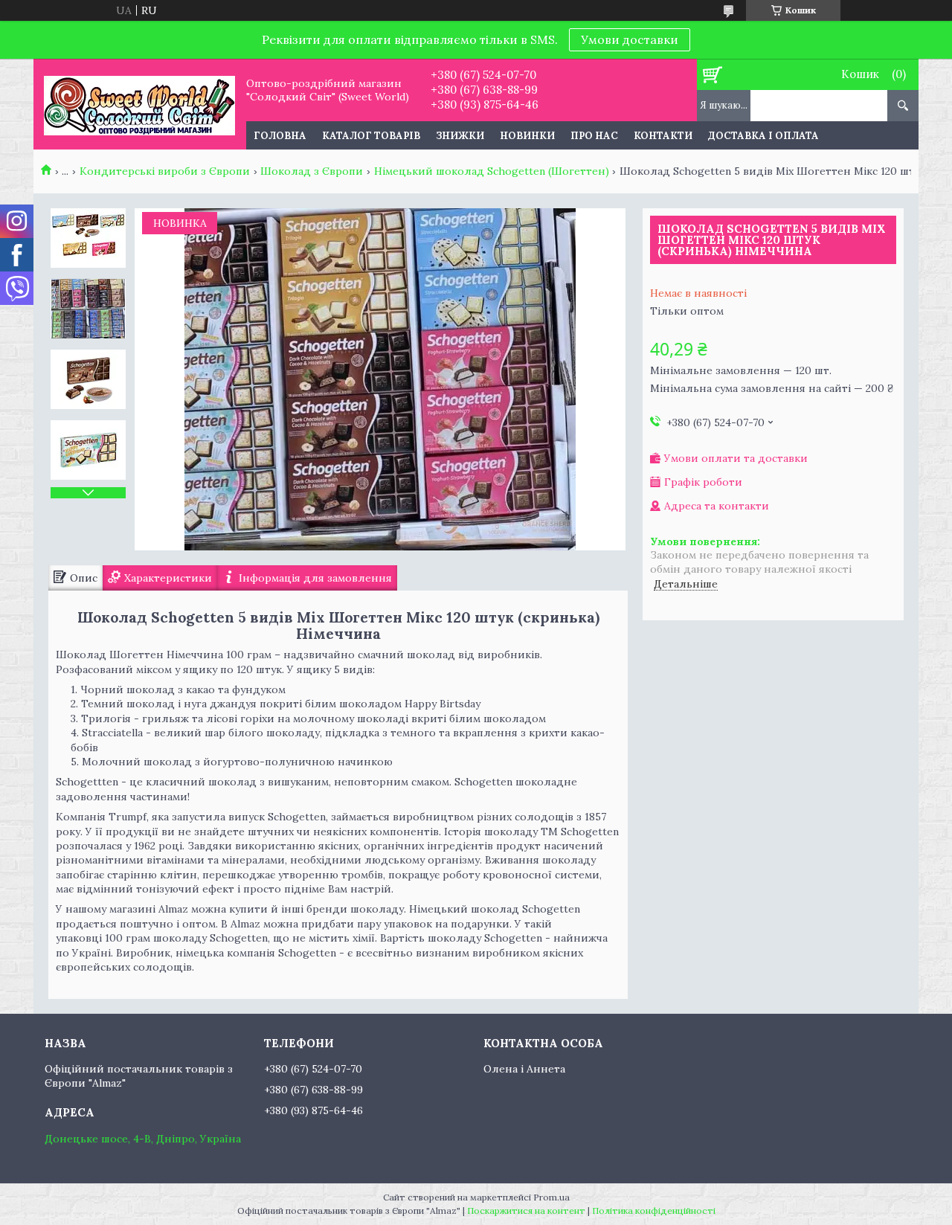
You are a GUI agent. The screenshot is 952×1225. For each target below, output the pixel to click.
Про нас (594, 135)
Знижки (460, 135)
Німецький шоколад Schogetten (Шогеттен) (491, 171)
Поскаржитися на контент (526, 1210)
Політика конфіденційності (653, 1210)
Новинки (527, 135)
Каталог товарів (371, 135)
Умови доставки (629, 39)
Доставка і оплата (763, 135)
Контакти (663, 135)
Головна (280, 135)
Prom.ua (551, 1197)
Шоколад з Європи (311, 171)
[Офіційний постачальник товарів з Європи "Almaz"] (139, 104)
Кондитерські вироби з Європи (165, 171)
